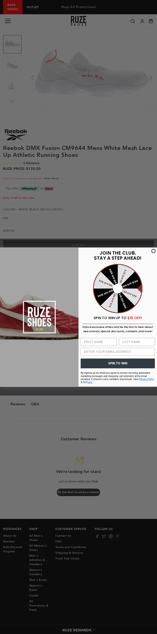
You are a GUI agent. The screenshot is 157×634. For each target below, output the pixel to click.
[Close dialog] (153, 251)
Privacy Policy (146, 379)
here (89, 382)
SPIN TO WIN (117, 363)
